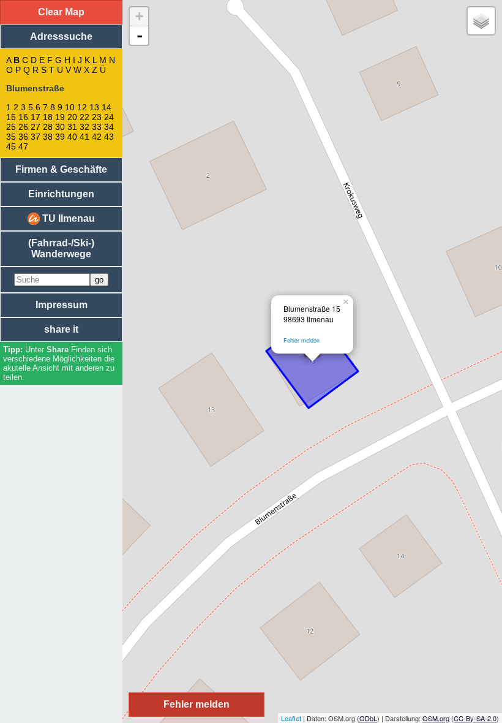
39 (60, 137)
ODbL (368, 718)
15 (11, 117)
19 (60, 117)
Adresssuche (61, 36)
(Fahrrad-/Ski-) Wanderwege (61, 248)
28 (48, 127)
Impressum (62, 305)
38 (48, 137)
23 (97, 117)
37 (35, 137)
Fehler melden (301, 340)
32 (84, 127)
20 (72, 117)
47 (23, 146)
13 (94, 107)
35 (11, 137)
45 (11, 146)
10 (70, 107)
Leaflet (291, 718)
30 (60, 127)
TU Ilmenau (67, 218)
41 (84, 137)
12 (82, 107)
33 (97, 127)
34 (109, 127)
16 (23, 117)
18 (48, 117)
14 (106, 107)
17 (35, 117)
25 (11, 127)
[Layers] (481, 20)
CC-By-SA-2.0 (475, 718)
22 (84, 117)
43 (109, 137)
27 (35, 127)
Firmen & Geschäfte (61, 169)
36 (23, 137)
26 (23, 127)
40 (72, 137)
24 (109, 117)
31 (72, 127)
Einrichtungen (61, 194)
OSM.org (435, 718)
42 (97, 137)
